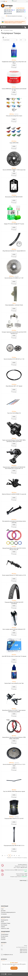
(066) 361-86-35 (8, 10)
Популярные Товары (5, 923)
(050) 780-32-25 (20, 10)
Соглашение (4, 914)
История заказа (4, 936)
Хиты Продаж (4, 925)
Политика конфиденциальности (8, 912)
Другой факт (14, 968)
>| (18, 855)
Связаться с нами (5, 928)
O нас (2, 908)
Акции (2, 921)
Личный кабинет (4, 934)
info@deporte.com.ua (8, 954)
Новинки (3, 926)
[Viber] (12, 10)
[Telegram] (14, 10)
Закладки (3, 937)
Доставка (3, 910)
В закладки (14, 67)
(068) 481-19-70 (20, 11)
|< (2, 855)
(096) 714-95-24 (8, 11)
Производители (4, 920)
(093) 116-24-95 (8, 13)
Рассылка (3, 939)
